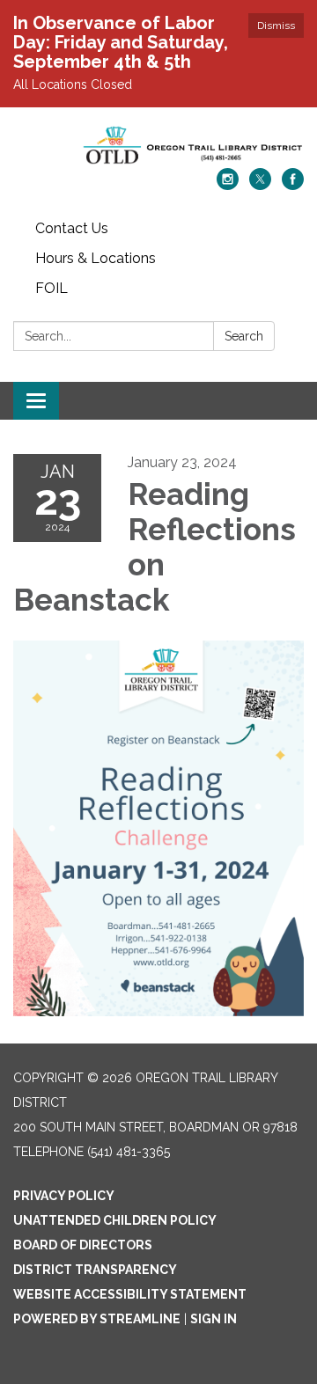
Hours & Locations (95, 258)
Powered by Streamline (97, 1319)
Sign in (213, 1319)
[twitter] (260, 185)
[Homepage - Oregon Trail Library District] (158, 146)
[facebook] (293, 185)
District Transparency (95, 1270)
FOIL (51, 288)
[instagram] (228, 185)
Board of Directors (82, 1245)
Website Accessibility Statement (130, 1294)
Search (244, 336)
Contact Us (71, 228)
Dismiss (276, 25)
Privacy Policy (63, 1196)
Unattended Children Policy (115, 1220)
